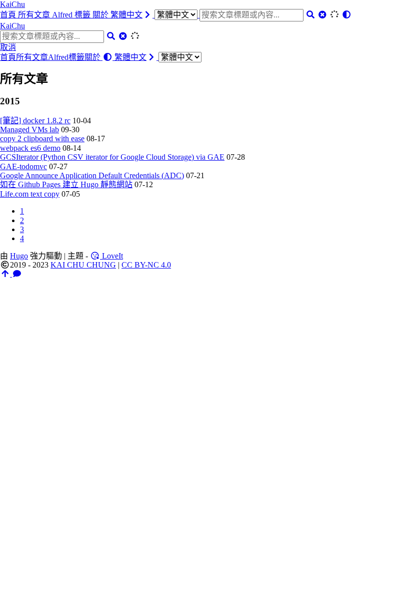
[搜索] (311, 14)
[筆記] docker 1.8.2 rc (35, 120)
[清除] (323, 14)
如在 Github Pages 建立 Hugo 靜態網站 (66, 184)
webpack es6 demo (30, 148)
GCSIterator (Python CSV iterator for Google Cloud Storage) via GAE (112, 157)
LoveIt (111, 256)
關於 (101, 14)
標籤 (83, 14)
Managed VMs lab (29, 129)
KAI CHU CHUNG (83, 265)
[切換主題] (347, 14)
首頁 (9, 14)
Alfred (63, 14)
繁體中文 (126, 14)
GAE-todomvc (23, 166)
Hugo (19, 256)
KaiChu (12, 4)
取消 (8, 47)
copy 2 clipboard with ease (42, 138)
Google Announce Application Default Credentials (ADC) (92, 175)
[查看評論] (17, 274)
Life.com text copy (30, 194)
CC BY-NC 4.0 (146, 265)
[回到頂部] (6, 274)
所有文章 (35, 14)
